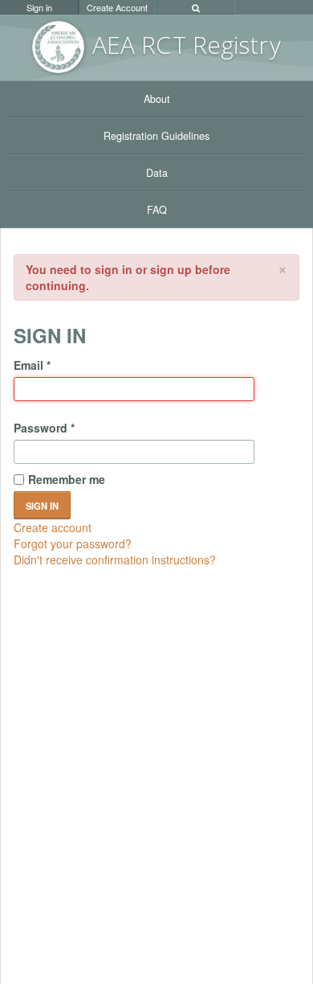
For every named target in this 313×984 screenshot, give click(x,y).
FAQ (157, 210)
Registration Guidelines (156, 136)
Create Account (117, 7)
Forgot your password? (73, 543)
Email (32, 365)
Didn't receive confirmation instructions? (115, 559)
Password (44, 428)
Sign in (39, 7)
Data (157, 173)
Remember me (66, 479)
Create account (52, 527)
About (157, 99)
